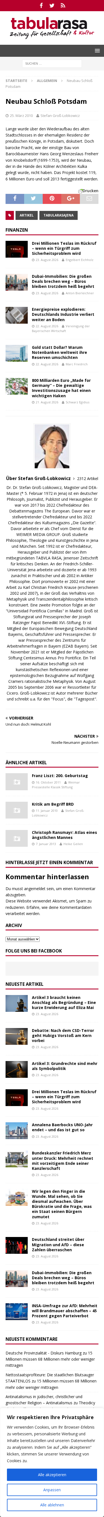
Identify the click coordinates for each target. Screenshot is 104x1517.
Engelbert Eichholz (79, 260)
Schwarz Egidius (77, 402)
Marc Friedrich (77, 364)
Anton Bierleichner (80, 293)
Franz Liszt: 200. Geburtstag (60, 775)
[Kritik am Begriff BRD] (17, 810)
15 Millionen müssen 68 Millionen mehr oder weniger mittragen (50, 1359)
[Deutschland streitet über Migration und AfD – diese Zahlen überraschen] (17, 1245)
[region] (52, 1462)
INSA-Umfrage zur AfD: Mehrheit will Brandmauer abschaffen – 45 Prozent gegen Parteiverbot (64, 1310)
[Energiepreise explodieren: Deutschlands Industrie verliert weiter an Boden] (17, 315)
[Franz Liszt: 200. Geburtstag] (17, 781)
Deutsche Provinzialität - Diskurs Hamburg (44, 1353)
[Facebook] (41, 5)
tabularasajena (58, 215)
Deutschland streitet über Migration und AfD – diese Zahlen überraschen (58, 1244)
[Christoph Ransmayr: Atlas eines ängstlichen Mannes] (17, 838)
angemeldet (34, 888)
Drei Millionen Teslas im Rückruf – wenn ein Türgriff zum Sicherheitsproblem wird (64, 248)
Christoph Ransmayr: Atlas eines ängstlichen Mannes (64, 835)
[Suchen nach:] (52, 63)
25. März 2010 (21, 115)
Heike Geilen (73, 844)
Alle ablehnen (52, 1504)
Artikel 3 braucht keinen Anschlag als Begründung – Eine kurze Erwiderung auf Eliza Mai (64, 1002)
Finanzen (17, 230)
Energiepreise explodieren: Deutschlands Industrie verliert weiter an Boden (63, 314)
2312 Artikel (87, 478)
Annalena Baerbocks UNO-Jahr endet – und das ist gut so (62, 1127)
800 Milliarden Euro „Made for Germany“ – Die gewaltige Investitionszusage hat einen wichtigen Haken (61, 388)
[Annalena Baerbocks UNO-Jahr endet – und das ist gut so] (17, 1130)
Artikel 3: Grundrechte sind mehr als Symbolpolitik (64, 1066)
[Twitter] (52, 5)
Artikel (27, 215)
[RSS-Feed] (63, 5)
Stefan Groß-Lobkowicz (60, 115)
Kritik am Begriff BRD (53, 804)
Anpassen (52, 1489)
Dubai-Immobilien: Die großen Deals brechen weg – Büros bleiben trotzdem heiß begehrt (63, 281)
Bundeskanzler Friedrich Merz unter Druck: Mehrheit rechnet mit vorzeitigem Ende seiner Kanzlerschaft (62, 1160)
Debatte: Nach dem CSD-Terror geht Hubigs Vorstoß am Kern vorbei (63, 1035)
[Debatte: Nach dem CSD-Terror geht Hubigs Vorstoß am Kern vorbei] (17, 1036)
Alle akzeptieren (52, 1474)
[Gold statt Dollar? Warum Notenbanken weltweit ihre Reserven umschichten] (17, 353)
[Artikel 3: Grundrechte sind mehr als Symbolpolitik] (17, 1069)
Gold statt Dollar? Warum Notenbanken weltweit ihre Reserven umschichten (59, 352)
